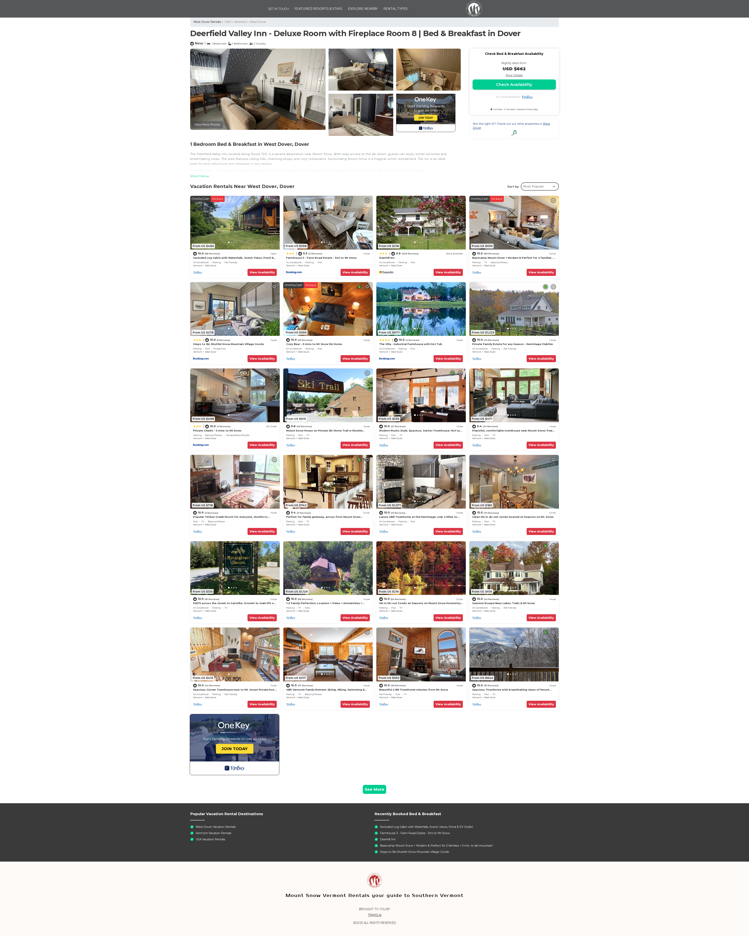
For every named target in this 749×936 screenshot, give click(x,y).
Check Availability (514, 84)
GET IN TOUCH (278, 9)
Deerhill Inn (387, 257)
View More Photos (207, 124)
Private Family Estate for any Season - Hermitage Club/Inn (512, 344)
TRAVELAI (374, 915)
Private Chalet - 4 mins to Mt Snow (217, 430)
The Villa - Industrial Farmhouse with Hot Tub (410, 344)
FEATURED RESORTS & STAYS (318, 9)
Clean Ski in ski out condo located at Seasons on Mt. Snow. (513, 516)
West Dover (258, 22)
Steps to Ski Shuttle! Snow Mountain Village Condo (228, 344)
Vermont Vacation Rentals (213, 833)
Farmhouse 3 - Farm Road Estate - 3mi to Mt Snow (321, 257)
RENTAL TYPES (395, 9)
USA (227, 22)
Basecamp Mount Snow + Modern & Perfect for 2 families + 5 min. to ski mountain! (436, 845)
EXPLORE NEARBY (363, 9)
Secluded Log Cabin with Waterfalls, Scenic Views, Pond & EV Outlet (426, 827)
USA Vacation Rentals (210, 839)
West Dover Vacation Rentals (216, 827)
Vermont (240, 22)
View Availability (262, 272)
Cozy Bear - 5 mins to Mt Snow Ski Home (314, 344)
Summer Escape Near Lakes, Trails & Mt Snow (503, 603)
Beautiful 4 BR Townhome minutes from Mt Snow (413, 689)
